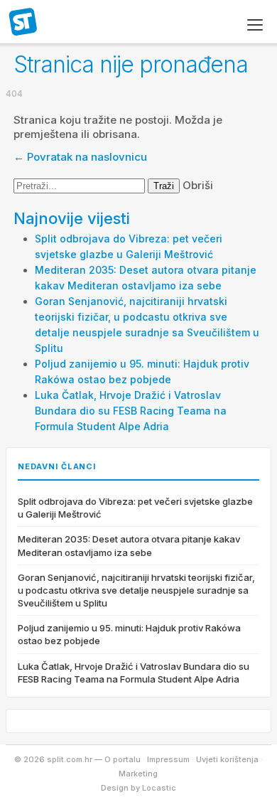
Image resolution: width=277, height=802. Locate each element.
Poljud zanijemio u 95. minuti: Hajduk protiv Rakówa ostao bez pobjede (129, 634)
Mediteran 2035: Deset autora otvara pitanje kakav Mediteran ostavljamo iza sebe (129, 545)
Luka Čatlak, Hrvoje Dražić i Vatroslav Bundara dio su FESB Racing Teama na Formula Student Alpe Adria (131, 410)
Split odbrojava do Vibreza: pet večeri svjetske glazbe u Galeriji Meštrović (135, 508)
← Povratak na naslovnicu (80, 157)
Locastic (159, 788)
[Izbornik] (254, 25)
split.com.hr (23, 23)
